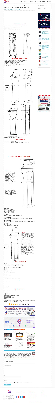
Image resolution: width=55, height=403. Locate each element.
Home (21, 1)
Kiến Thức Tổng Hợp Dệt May (9, 9)
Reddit (23, 329)
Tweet (9, 329)
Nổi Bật (44, 8)
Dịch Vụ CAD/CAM (41, 1)
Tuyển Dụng (49, 1)
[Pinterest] (18, 397)
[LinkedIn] (20, 397)
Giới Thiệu (26, 1)
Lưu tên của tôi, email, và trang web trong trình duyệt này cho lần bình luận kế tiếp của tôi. (18, 382)
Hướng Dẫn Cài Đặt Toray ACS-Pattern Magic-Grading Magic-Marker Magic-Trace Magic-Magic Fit (30, 339)
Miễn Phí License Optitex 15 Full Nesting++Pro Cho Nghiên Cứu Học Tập (45, 61)
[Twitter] (22, 397)
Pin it (16, 329)
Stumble (20, 329)
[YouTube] (24, 397)
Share (5, 329)
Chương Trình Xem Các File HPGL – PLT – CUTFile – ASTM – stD (7, 347)
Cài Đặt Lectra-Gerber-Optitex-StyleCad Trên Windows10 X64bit (45, 36)
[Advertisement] (19, 17)
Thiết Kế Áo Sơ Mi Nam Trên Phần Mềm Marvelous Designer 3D (7, 338)
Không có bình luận (17, 9)
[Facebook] (16, 397)
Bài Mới (40, 8)
